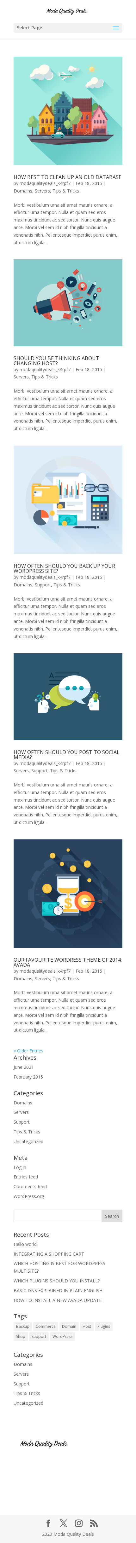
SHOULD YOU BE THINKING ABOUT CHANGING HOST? (56, 361)
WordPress (62, 1336)
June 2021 (24, 1067)
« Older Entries (28, 1051)
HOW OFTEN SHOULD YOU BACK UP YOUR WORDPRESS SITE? (64, 568)
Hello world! (26, 1244)
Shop (20, 1336)
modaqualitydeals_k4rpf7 (45, 183)
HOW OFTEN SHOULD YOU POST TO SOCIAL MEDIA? (67, 755)
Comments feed (30, 1186)
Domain (69, 1326)
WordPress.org (29, 1196)
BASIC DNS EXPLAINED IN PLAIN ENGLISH (58, 1290)
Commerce (46, 1326)
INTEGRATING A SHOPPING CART (49, 1254)
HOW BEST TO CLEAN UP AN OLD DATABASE (67, 177)
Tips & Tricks (66, 191)
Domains (23, 191)
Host (87, 1326)
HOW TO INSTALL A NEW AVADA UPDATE (58, 1300)
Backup (22, 1326)
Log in (20, 1167)
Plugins (103, 1326)
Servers (42, 191)
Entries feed (26, 1177)
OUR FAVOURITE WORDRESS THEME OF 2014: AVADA (68, 962)
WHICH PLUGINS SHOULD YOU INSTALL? (57, 1281)
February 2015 (28, 1077)
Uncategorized (28, 1141)
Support (43, 585)
